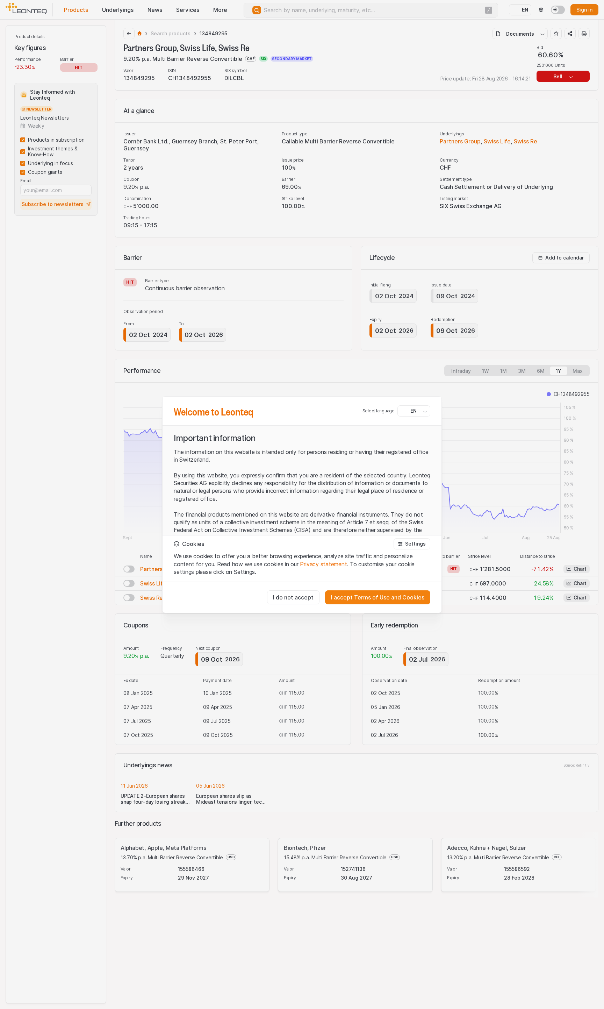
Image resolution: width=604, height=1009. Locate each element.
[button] (412, 543)
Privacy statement (323, 564)
